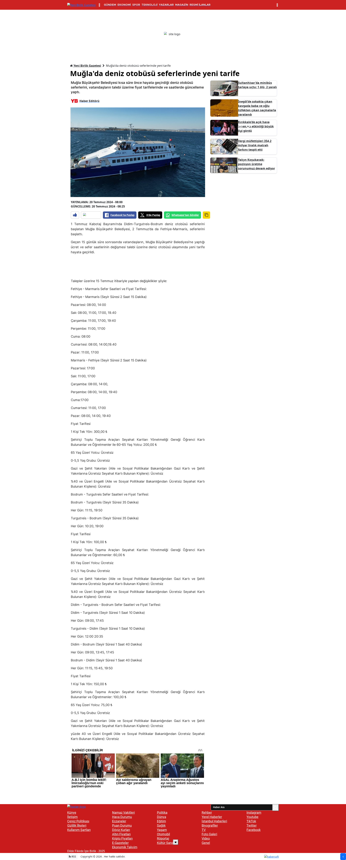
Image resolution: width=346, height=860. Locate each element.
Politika (162, 812)
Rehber (207, 812)
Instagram (254, 812)
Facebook (254, 830)
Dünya (161, 817)
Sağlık (161, 825)
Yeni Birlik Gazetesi (87, 66)
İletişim (72, 817)
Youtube (252, 817)
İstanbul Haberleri (214, 821)
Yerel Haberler (212, 817)
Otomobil (163, 834)
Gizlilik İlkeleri (76, 825)
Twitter (252, 825)
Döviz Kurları (121, 830)
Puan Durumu (122, 825)
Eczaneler (119, 821)
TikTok (251, 821)
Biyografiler (210, 825)
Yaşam (162, 830)
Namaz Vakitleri (123, 812)
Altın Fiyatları (121, 834)
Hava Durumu (122, 817)
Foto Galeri (209, 834)
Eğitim (161, 821)
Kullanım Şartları (79, 830)
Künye (71, 812)
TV (204, 830)
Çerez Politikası (78, 821)
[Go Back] (343, 856)
